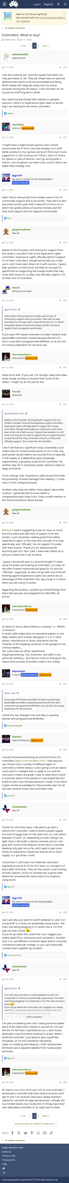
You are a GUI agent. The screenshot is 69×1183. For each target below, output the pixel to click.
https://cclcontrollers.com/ (30, 760)
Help (5, 1164)
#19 (65, 242)
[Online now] (8, 360)
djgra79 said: (10, 309)
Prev (24, 45)
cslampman (10, 39)
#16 (65, 67)
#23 (65, 522)
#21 (65, 367)
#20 (65, 300)
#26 (65, 749)
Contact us (7, 1151)
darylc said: (9, 693)
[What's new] (58, 4)
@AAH (60, 204)
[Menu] (4, 4)
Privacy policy (9, 1159)
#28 (65, 912)
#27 (65, 819)
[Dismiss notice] (63, 14)
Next (45, 45)
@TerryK (7, 530)
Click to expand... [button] (34, 1016)
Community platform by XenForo (30, 1179)
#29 (65, 979)
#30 (65, 1082)
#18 (65, 190)
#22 (65, 404)
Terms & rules (9, 1155)
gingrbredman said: (14, 413)
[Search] (65, 4)
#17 (65, 137)
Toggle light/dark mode (12, 1147)
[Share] (60, 67)
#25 (65, 684)
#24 (65, 619)
